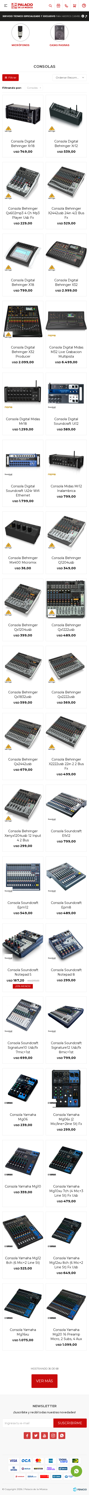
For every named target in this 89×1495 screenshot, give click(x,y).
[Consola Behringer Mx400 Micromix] (22, 531)
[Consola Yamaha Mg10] (22, 1160)
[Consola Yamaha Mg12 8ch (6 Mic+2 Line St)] (22, 1232)
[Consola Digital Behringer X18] (22, 254)
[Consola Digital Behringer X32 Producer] (22, 321)
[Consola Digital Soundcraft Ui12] (66, 393)
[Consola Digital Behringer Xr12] (66, 115)
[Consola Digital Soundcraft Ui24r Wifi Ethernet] (22, 460)
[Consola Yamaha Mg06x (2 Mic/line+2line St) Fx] (66, 1088)
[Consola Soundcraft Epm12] (22, 876)
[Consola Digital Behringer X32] (66, 254)
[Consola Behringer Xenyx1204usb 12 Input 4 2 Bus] (22, 805)
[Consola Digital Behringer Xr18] (22, 115)
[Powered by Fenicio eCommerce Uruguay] (80, 1489)
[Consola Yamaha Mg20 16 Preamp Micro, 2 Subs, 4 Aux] (66, 1303)
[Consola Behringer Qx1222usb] (66, 599)
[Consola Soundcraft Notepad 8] (66, 943)
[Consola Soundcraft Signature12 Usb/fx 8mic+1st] (66, 1017)
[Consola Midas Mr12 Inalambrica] (66, 460)
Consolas (32, 87)
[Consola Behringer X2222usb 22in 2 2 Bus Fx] (66, 733)
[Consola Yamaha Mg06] (22, 1088)
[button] (50, 5)
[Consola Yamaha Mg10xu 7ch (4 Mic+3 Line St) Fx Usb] (66, 1160)
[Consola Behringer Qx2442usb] (22, 733)
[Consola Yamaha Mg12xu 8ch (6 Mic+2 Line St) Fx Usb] (66, 1232)
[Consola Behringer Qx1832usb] (22, 666)
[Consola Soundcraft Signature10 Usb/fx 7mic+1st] (22, 1017)
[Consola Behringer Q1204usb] (66, 531)
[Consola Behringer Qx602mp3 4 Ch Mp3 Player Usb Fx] (22, 182)
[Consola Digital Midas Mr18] (22, 393)
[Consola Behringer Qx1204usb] (22, 599)
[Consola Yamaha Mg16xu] (22, 1303)
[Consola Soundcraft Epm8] (66, 876)
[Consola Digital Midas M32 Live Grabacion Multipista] (66, 321)
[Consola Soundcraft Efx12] (66, 805)
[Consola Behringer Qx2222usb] (66, 666)
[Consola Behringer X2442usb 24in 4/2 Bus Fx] (66, 182)
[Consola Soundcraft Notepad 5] (22, 943)
